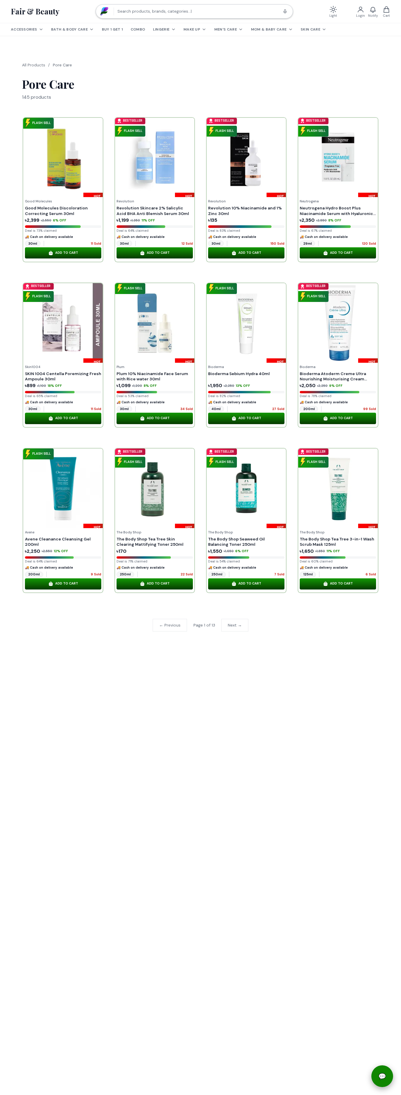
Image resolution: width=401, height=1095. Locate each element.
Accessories (24, 29)
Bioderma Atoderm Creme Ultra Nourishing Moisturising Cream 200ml (333, 379)
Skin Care (310, 29)
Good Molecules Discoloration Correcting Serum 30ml (56, 210)
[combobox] (194, 11)
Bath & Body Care (69, 29)
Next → (235, 625)
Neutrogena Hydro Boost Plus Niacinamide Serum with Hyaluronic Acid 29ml (336, 213)
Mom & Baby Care (269, 29)
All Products (33, 65)
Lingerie (161, 29)
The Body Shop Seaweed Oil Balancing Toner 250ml (236, 541)
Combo (138, 29)
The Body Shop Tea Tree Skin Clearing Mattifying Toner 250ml (150, 541)
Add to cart (66, 253)
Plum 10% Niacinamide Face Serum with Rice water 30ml (152, 376)
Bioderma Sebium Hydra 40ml (239, 373)
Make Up (191, 29)
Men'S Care (225, 29)
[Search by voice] (285, 11)
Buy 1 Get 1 (112, 29)
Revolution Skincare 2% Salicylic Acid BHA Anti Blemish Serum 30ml (153, 210)
